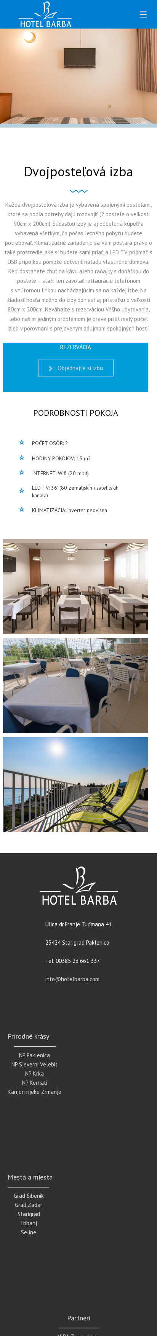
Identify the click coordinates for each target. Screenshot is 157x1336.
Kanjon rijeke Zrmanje (34, 1091)
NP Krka (34, 1073)
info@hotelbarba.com (72, 979)
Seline (28, 1232)
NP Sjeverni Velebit (34, 1064)
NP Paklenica (34, 1055)
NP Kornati (34, 1082)
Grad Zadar (28, 1204)
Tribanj (28, 1223)
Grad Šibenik (29, 1195)
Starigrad (29, 1214)
